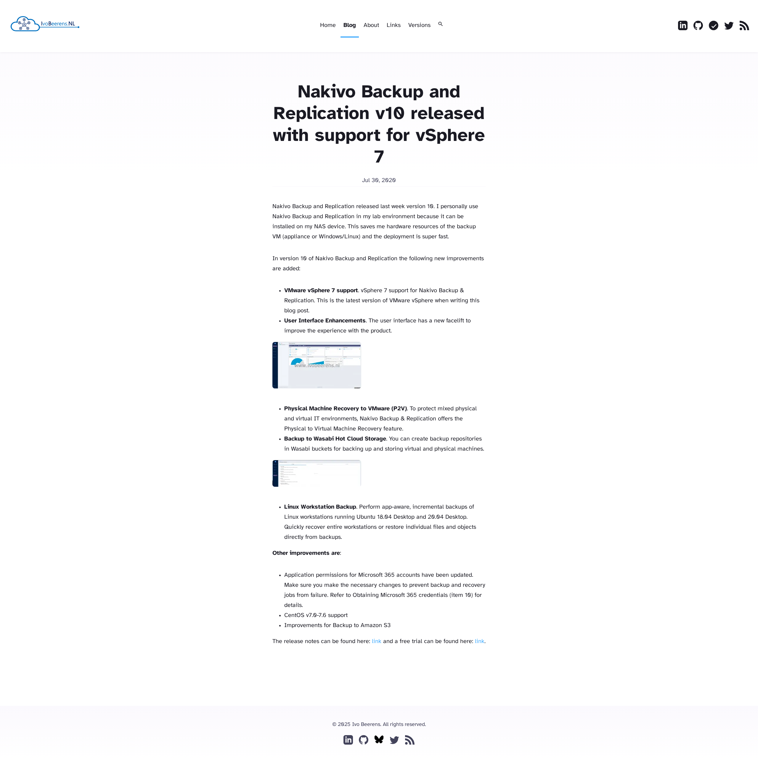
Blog (349, 25)
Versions (419, 25)
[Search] (440, 24)
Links (394, 25)
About (371, 25)
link (376, 641)
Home (328, 25)
